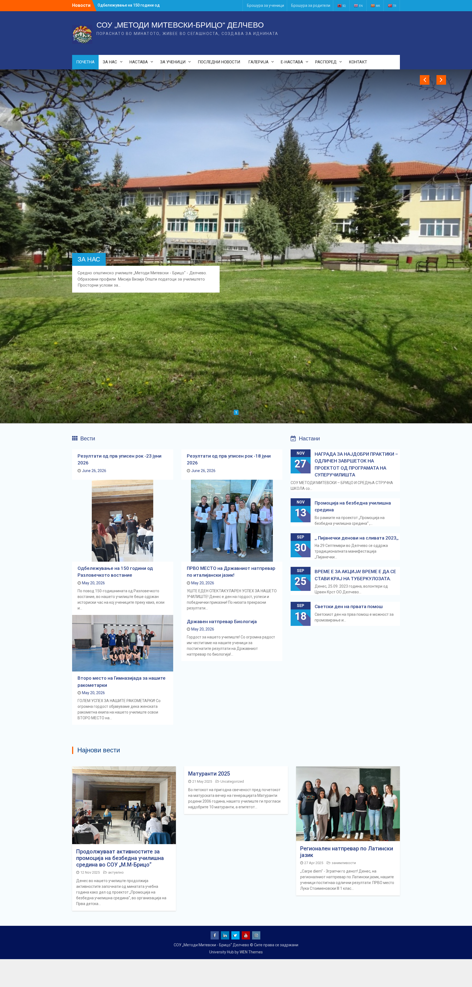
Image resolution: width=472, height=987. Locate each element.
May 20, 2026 (93, 583)
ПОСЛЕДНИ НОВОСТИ (219, 62)
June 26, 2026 (94, 471)
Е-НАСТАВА (292, 62)
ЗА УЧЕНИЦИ (172, 62)
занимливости (344, 863)
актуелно (116, 872)
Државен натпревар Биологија (222, 621)
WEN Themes (251, 952)
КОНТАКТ (358, 62)
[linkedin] (225, 935)
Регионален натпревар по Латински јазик (346, 851)
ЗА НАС (110, 62)
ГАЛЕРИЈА (258, 62)
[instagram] (256, 935)
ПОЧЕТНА (85, 62)
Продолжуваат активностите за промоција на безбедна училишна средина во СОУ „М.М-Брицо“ (120, 858)
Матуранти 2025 (209, 773)
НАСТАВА (138, 62)
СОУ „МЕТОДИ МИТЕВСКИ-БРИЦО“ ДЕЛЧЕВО (180, 25)
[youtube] (246, 935)
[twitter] (235, 935)
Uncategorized (232, 781)
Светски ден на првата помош (349, 606)
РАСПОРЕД (326, 62)
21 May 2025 (202, 781)
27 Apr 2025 (313, 863)
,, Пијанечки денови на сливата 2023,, (357, 538)
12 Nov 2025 (90, 872)
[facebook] (215, 935)
